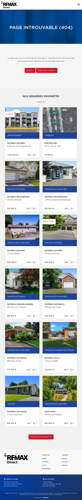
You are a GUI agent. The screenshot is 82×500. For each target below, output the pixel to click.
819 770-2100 (50, 486)
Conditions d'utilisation (37, 494)
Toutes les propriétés (41, 437)
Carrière (65, 455)
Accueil (30, 70)
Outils (44, 465)
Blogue (64, 458)
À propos (45, 462)
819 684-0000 (12, 486)
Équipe (44, 458)
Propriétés (46, 455)
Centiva (45, 497)
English (64, 465)
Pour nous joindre (46, 70)
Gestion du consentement (54, 494)
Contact (65, 462)
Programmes (46, 468)
